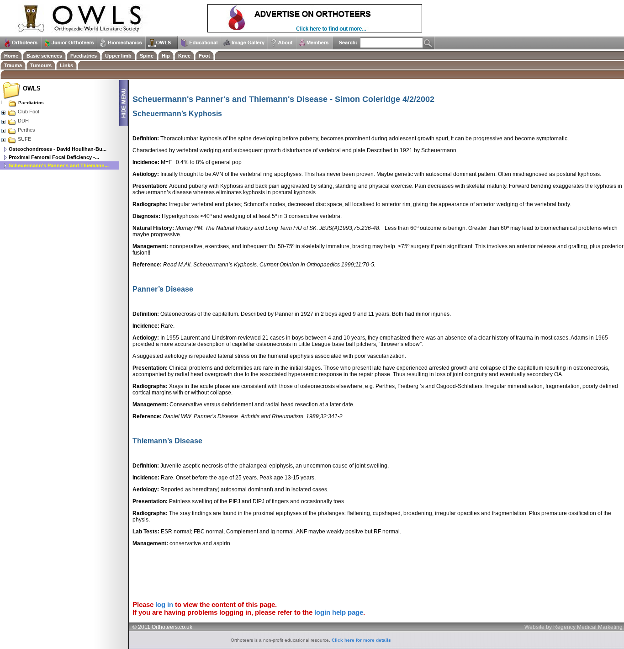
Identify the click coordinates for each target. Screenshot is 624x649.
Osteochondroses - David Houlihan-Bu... (57, 149)
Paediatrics (83, 56)
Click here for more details (361, 640)
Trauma (13, 65)
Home (11, 56)
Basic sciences (44, 56)
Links (66, 65)
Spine (146, 56)
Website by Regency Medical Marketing (573, 627)
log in (164, 604)
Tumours (41, 65)
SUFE (24, 139)
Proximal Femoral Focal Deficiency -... (54, 157)
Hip (166, 56)
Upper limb (118, 56)
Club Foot (28, 111)
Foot (204, 56)
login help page (338, 612)
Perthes (26, 130)
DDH (23, 120)
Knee (184, 56)
